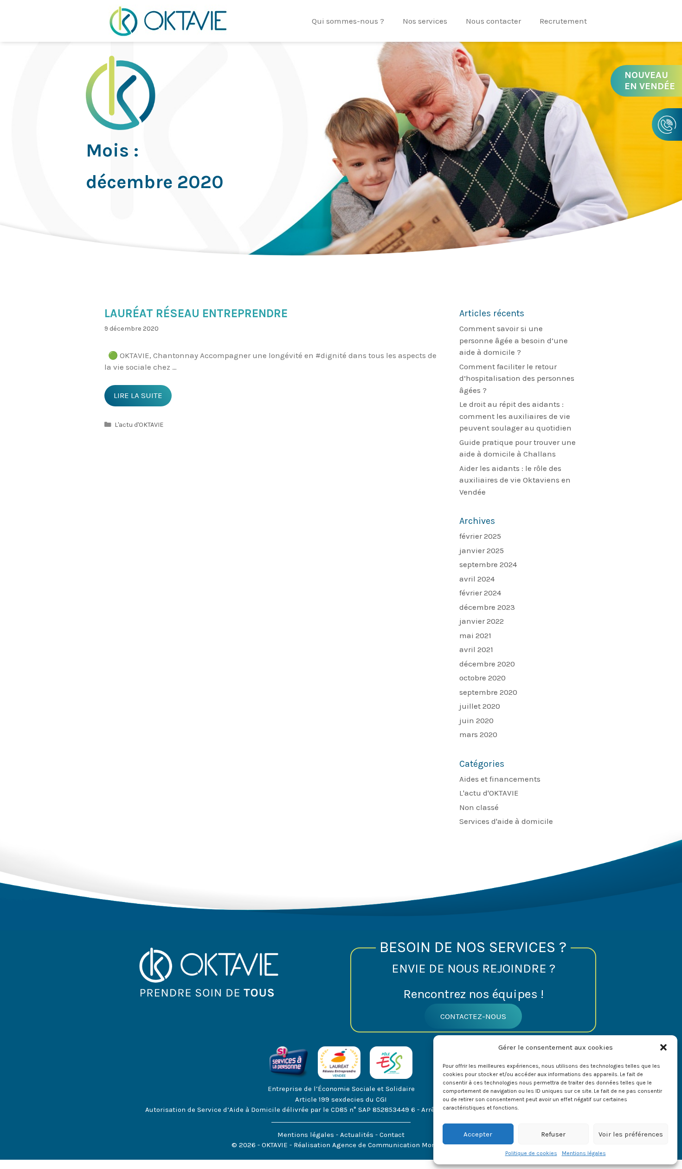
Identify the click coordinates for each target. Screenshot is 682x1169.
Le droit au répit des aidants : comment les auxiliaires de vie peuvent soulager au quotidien (515, 415)
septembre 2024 (488, 564)
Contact (392, 1134)
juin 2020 (476, 720)
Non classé (479, 807)
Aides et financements (499, 779)
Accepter (477, 1134)
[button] (663, 1047)
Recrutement (563, 21)
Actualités (357, 1134)
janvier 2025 (481, 550)
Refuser (553, 1134)
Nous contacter (493, 21)
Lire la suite (143, 398)
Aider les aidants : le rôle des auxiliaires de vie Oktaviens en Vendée (515, 480)
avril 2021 (476, 649)
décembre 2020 (487, 663)
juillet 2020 (479, 706)
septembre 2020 (488, 692)
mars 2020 (478, 734)
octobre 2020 (482, 677)
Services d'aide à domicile (506, 821)
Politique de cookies (531, 1153)
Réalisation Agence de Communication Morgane (372, 1145)
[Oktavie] (167, 20)
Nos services (425, 21)
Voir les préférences (630, 1134)
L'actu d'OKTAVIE (139, 425)
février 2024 (480, 592)
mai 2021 (475, 635)
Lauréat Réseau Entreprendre (196, 313)
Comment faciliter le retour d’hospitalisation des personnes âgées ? (516, 378)
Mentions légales (584, 1153)
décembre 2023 (487, 607)
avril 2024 (477, 578)
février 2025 (480, 536)
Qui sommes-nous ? (348, 21)
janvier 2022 (481, 621)
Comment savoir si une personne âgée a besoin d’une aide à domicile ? (513, 340)
